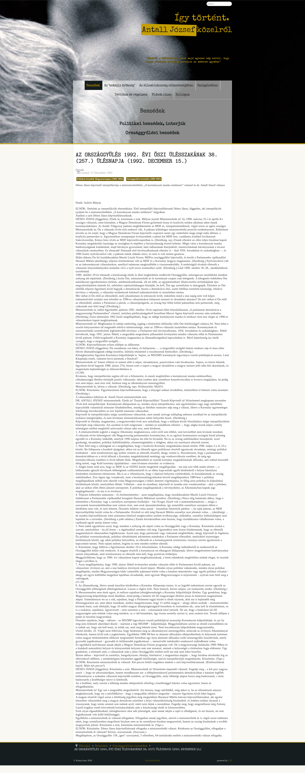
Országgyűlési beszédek (152, 133)
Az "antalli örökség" (119, 85)
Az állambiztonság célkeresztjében (166, 85)
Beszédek (93, 85)
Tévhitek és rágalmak (131, 94)
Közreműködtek (152, 760)
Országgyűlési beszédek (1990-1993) (144, 179)
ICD (230, 760)
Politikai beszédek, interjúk (152, 123)
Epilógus (183, 94)
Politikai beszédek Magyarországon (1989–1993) (100, 179)
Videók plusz (161, 94)
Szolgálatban (207, 85)
